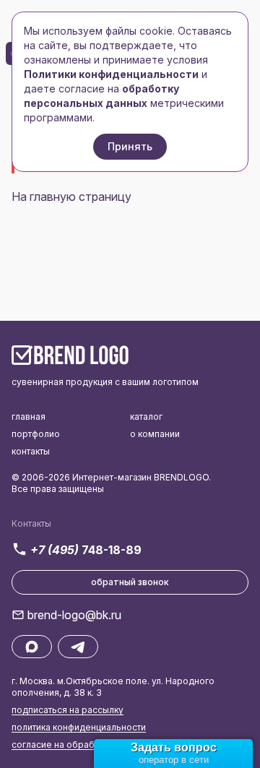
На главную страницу (71, 196)
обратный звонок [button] (130, 582)
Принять (130, 146)
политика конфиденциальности (79, 727)
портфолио (36, 433)
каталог (146, 416)
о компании (155, 433)
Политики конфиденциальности (111, 74)
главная (29, 416)
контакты (31, 451)
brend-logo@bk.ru (74, 615)
